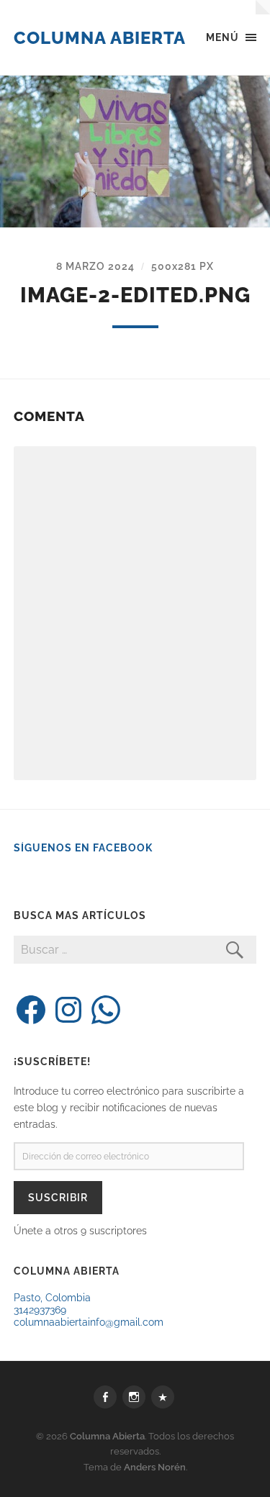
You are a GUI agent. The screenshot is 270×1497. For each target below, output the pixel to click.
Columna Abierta (100, 37)
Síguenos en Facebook (83, 848)
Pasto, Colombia (52, 1297)
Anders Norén (155, 1467)
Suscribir (58, 1197)
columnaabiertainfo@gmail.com (88, 1322)
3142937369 (40, 1309)
